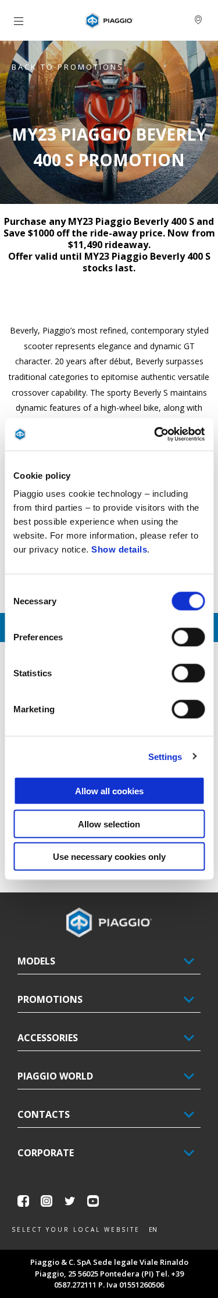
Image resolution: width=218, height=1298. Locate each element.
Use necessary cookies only (109, 857)
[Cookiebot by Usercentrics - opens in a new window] (155, 434)
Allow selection (109, 824)
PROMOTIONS (50, 999)
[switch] (188, 637)
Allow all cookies (109, 791)
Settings (165, 756)
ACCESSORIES (47, 1038)
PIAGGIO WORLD (55, 1076)
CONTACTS (43, 1114)
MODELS (36, 961)
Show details (119, 549)
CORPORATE (45, 1153)
